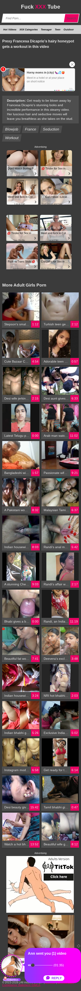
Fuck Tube (40, 7)
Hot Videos (10, 29)
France (31, 129)
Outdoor (68, 29)
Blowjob (12, 129)
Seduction (51, 129)
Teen (58, 29)
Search (71, 18)
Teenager (46, 29)
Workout (12, 138)
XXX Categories (28, 29)
